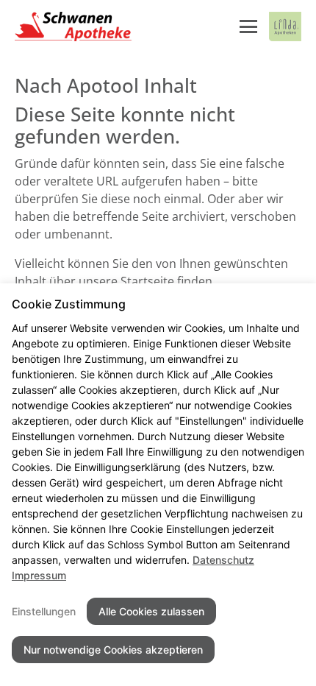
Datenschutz (223, 560)
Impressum (39, 575)
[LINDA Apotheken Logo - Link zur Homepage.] (285, 26)
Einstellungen (44, 611)
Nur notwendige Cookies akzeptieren (113, 649)
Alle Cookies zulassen (151, 611)
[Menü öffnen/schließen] (248, 26)
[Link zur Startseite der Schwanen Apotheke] (73, 26)
